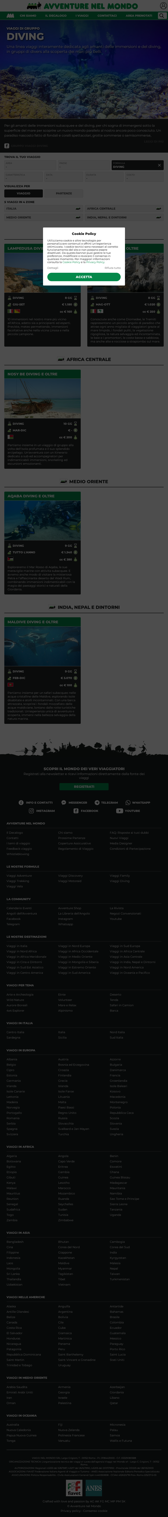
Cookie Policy (71, 262)
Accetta (84, 277)
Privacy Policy (95, 262)
